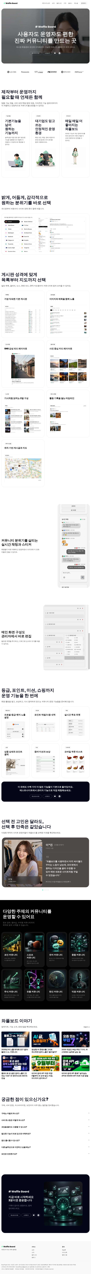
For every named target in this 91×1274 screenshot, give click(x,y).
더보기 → (87, 1027)
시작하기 (47, 53)
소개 (53, 3)
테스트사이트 (35, 53)
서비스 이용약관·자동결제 (7, 1269)
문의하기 (83, 3)
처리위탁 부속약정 (29, 1269)
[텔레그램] (59, 53)
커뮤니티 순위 (46, 3)
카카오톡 (64, 1252)
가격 (65, 3)
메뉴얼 (76, 3)
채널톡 (64, 1250)
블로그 (70, 3)
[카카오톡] (55, 53)
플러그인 (59, 3)
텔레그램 (64, 1255)
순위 (33, 1250)
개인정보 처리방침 (19, 1269)
